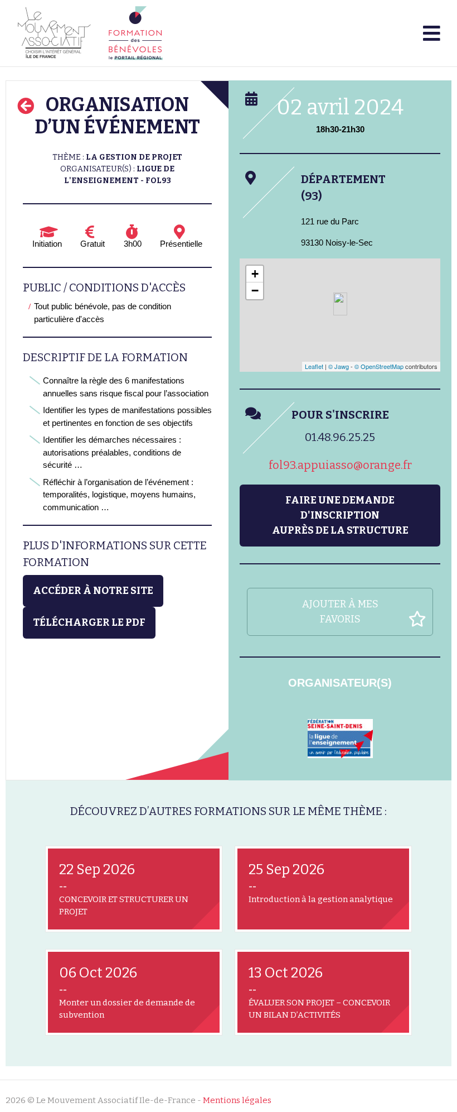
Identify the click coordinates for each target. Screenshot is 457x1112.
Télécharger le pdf (89, 622)
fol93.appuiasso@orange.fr (340, 465)
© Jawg (338, 366)
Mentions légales (237, 1100)
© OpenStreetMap (378, 366)
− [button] (255, 291)
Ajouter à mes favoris (340, 611)
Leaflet (314, 366)
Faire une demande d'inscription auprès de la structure (340, 515)
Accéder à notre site (93, 590)
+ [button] (255, 274)
